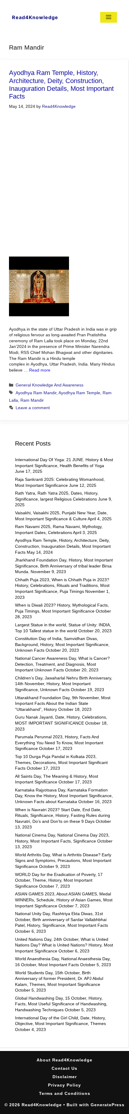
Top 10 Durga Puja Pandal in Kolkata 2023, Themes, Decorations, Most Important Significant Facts (61, 762)
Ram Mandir (32, 400)
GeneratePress (107, 1104)
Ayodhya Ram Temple (79, 392)
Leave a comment (33, 407)
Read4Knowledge (35, 17)
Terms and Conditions (64, 1093)
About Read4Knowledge (64, 1060)
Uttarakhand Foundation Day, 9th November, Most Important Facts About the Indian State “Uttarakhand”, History (62, 703)
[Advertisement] (64, 184)
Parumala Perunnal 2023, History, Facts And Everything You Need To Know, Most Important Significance (59, 742)
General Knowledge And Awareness (49, 385)
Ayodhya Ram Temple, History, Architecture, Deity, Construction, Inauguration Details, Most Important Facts (61, 84)
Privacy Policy (64, 1085)
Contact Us (64, 1068)
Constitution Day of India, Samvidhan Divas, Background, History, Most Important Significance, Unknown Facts (62, 644)
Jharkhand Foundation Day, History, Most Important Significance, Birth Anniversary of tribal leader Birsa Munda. (64, 566)
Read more (39, 370)
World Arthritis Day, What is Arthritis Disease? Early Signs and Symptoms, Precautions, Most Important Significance (63, 860)
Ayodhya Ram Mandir (36, 392)
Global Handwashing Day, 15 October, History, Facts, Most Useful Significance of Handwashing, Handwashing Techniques (61, 1004)
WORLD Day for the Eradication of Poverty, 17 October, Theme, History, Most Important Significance (59, 880)
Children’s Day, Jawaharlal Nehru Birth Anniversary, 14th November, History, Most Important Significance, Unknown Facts (63, 684)
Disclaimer (64, 1076)
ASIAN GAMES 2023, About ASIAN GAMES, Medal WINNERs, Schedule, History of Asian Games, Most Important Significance (63, 899)
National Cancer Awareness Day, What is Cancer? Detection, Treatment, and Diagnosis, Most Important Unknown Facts (62, 664)
